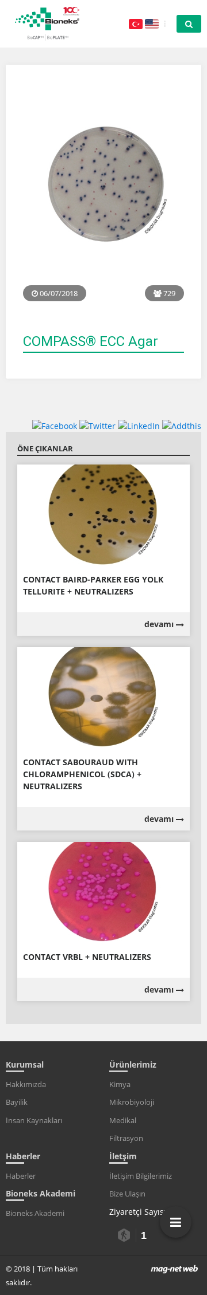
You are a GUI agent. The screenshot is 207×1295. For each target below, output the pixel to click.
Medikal (122, 1120)
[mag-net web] (174, 1268)
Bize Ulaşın (127, 1193)
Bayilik (17, 1102)
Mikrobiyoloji (131, 1102)
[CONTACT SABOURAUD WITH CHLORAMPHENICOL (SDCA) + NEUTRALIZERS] (103, 697)
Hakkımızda (26, 1084)
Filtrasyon (126, 1138)
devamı (160, 624)
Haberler (21, 1176)
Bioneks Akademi (35, 1213)
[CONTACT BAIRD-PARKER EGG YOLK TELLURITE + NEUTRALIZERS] (103, 514)
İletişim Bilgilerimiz (140, 1176)
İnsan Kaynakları (34, 1120)
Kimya (120, 1084)
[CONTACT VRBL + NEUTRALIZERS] (103, 892)
